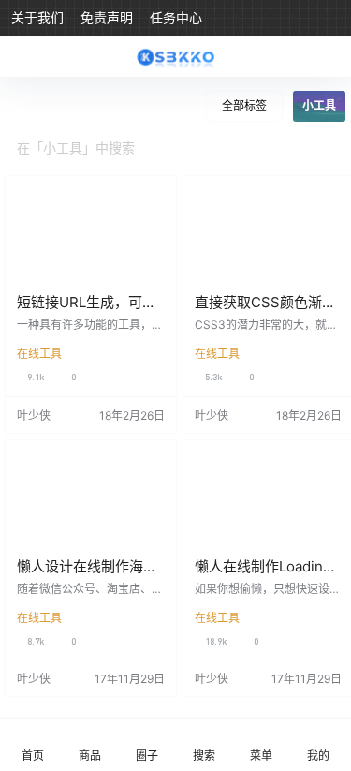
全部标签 (244, 105)
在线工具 (39, 354)
